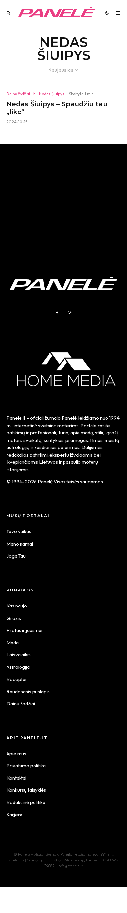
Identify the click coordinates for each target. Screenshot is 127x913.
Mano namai (20, 544)
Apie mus (16, 753)
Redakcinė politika (26, 802)
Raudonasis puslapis (28, 691)
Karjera (14, 814)
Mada (13, 642)
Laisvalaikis (19, 654)
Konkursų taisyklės (26, 790)
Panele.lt (16, 418)
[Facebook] (57, 313)
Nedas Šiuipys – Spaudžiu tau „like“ (57, 108)
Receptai (16, 679)
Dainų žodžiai (18, 93)
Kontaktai (16, 778)
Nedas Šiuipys (51, 93)
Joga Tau (16, 556)
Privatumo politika (26, 765)
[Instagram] (69, 313)
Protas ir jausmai (24, 630)
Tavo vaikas (19, 531)
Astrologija (18, 667)
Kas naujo (17, 606)
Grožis (14, 618)
